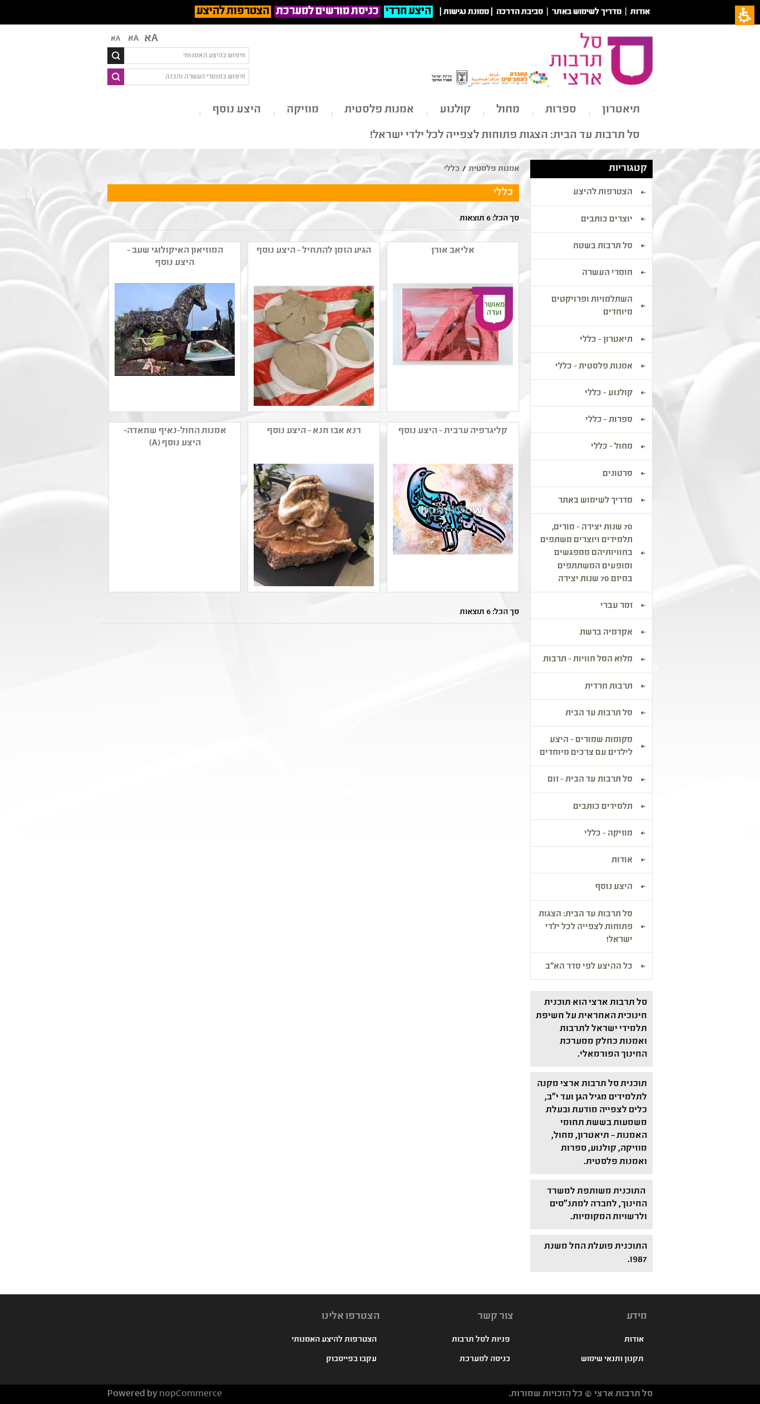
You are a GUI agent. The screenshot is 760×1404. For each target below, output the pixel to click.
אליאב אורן (453, 251)
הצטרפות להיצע (233, 12)
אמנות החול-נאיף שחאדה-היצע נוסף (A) (175, 437)
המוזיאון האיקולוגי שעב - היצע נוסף (175, 257)
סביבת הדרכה (519, 12)
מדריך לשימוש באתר (586, 12)
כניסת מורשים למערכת (327, 12)
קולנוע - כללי (609, 394)
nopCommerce (190, 1394)
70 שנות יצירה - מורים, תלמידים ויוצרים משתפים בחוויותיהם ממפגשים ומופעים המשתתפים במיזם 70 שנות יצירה (586, 554)
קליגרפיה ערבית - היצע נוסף (452, 431)
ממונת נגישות (466, 12)
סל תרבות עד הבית (599, 714)
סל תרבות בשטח (603, 247)
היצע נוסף (237, 110)
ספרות (560, 110)
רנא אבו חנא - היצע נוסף (314, 431)
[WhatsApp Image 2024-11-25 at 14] (312, 344)
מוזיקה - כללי (608, 834)
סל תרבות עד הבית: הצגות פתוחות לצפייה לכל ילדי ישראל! (505, 135)
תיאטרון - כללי (606, 340)
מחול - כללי (612, 447)
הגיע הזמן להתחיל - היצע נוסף (313, 251)
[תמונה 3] (173, 344)
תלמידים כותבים (603, 807)
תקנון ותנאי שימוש (612, 1359)
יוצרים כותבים (607, 220)
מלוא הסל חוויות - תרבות (588, 660)
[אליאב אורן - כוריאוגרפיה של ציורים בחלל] (452, 344)
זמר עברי (616, 606)
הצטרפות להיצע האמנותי (334, 1340)
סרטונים (618, 474)
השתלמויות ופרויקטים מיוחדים (592, 306)
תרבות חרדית (609, 687)
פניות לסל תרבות (481, 1340)
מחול (508, 110)
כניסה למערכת (485, 1359)
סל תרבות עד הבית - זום (590, 780)
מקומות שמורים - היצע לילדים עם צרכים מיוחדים (586, 746)
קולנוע (455, 110)
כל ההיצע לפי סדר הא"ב (589, 967)
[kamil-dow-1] (452, 525)
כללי (452, 169)
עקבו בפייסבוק (351, 1359)
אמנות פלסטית (379, 110)
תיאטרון (621, 110)
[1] (312, 525)
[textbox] (186, 55)
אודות (640, 12)
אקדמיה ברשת (606, 633)
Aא (115, 39)
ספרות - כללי (609, 420)
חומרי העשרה (607, 273)
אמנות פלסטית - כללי (594, 367)
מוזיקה (303, 110)
